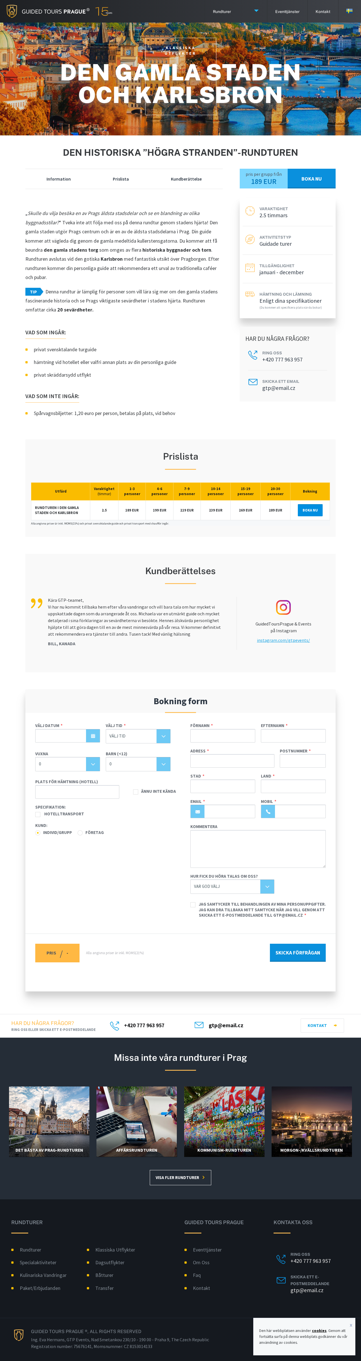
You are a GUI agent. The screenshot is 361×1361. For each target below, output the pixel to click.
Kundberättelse (186, 179)
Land (266, 776)
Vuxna (41, 753)
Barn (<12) (116, 753)
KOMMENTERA (203, 826)
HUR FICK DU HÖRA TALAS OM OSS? (224, 876)
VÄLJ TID (114, 725)
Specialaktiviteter (38, 1262)
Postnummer (293, 751)
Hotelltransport (64, 813)
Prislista (121, 179)
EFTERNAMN (272, 725)
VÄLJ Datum (47, 725)
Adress (198, 751)
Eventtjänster (287, 11)
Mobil (267, 801)
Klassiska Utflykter (115, 1249)
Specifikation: (50, 807)
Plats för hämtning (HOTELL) (66, 781)
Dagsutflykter (109, 1262)
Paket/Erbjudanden (40, 1288)
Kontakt (317, 1025)
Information (59, 179)
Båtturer (104, 1275)
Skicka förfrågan (298, 952)
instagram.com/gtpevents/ (283, 640)
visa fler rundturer (177, 1177)
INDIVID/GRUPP (57, 832)
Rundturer (222, 11)
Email (196, 801)
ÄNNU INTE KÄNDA (158, 791)
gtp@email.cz (278, 388)
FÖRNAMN (200, 725)
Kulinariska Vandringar (43, 1275)
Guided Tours (45, 11)
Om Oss (201, 1262)
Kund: (41, 825)
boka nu (311, 178)
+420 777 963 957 (282, 359)
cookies (319, 1330)
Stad (195, 776)
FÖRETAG (94, 832)
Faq (197, 1275)
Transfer (104, 1288)
